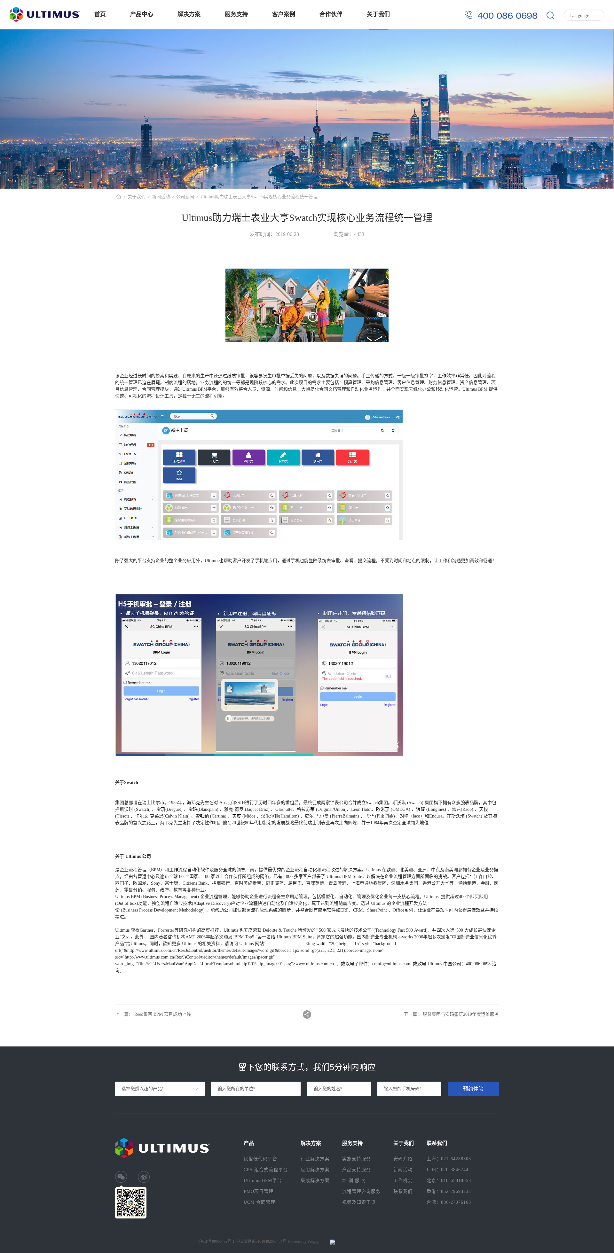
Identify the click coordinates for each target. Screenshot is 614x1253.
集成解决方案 (315, 1180)
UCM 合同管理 (259, 1202)
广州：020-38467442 (449, 1169)
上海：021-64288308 (449, 1158)
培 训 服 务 (354, 1180)
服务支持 (236, 14)
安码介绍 (403, 1158)
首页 (100, 14)
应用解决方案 (315, 1169)
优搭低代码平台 (260, 1158)
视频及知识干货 (359, 1202)
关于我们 (378, 14)
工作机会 (403, 1180)
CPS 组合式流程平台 (266, 1169)
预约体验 (473, 1089)
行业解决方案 (315, 1158)
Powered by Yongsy (303, 1241)
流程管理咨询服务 (361, 1191)
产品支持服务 (356, 1169)
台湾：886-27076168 (449, 1202)
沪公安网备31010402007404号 (261, 1241)
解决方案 (189, 14)
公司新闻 (185, 196)
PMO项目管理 (258, 1191)
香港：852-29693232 (449, 1191)
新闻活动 (161, 196)
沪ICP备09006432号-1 (216, 1241)
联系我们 (403, 1191)
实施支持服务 (356, 1158)
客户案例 (283, 14)
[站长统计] (331, 1242)
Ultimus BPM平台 (263, 1180)
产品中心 (141, 14)
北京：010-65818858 (449, 1180)
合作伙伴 (330, 14)
